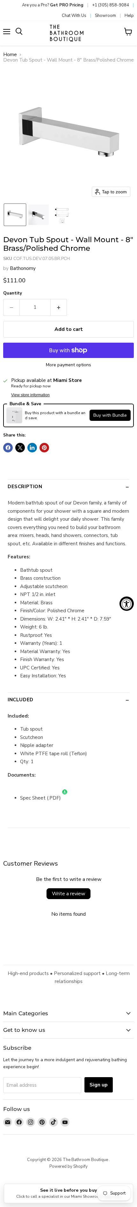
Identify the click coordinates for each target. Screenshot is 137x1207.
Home (10, 54)
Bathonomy (23, 268)
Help (129, 16)
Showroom (105, 16)
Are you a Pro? (52, 5)
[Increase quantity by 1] (59, 307)
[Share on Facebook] (8, 447)
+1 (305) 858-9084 (110, 5)
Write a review (68, 893)
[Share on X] (20, 447)
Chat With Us (74, 16)
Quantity (12, 293)
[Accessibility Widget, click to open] (126, 603)
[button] (15, 215)
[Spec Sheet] (64, 798)
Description (25, 486)
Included (20, 700)
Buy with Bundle (110, 415)
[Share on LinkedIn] (32, 447)
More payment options (68, 365)
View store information (30, 395)
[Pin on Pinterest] (44, 447)
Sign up (99, 1084)
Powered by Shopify (68, 1166)
